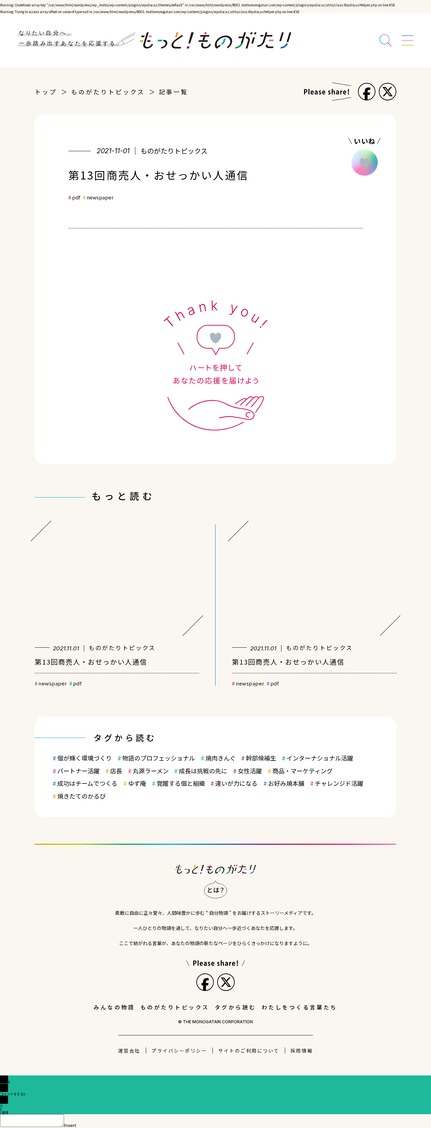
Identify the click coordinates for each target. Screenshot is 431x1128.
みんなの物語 (114, 1007)
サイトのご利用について (248, 1050)
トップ (46, 92)
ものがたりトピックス (108, 92)
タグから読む (235, 1007)
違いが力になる (236, 783)
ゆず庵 (137, 783)
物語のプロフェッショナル (158, 758)
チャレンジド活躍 (339, 783)
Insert (70, 1125)
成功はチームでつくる (87, 783)
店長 (116, 771)
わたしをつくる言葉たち (299, 1007)
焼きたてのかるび (81, 796)
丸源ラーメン (151, 771)
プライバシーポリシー (179, 1050)
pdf (76, 197)
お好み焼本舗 (286, 783)
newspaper (100, 197)
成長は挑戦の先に (203, 771)
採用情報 (302, 1050)
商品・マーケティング (302, 771)
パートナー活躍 (78, 771)
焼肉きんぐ (220, 758)
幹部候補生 (261, 758)
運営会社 (129, 1050)
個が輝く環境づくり (84, 758)
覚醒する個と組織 (181, 783)
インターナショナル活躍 (320, 758)
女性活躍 (250, 771)
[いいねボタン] (365, 163)
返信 (5, 1112)
